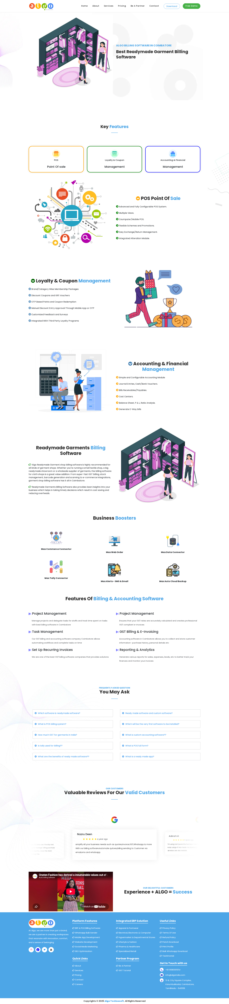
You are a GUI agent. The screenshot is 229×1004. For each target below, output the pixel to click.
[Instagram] (31, 949)
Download (171, 6)
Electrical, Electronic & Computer (134, 932)
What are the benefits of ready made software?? (63, 756)
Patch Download (170, 942)
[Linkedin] (51, 949)
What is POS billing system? (52, 724)
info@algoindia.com (175, 975)
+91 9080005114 (173, 969)
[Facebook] (38, 950)
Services (108, 5)
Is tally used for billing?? (50, 745)
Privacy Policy (168, 928)
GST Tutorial (124, 970)
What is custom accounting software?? (145, 734)
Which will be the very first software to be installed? (152, 724)
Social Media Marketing (86, 946)
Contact (154, 5)
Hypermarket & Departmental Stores (136, 937)
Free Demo (192, 5)
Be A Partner (124, 965)
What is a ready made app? (139, 756)
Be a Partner (138, 5)
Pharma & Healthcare (129, 946)
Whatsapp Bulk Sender (85, 932)
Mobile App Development (87, 937)
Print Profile (167, 946)
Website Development (85, 942)
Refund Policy (169, 937)
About (95, 5)
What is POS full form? (136, 745)
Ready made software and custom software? (149, 713)
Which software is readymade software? (59, 713)
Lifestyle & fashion (127, 942)
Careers (78, 984)
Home (84, 5)
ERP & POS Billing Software (87, 928)
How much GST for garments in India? (57, 734)
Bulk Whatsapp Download (175, 951)
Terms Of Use (169, 932)
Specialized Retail (127, 951)
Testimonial (168, 955)
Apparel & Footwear (128, 928)
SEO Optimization (83, 951)
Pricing (122, 5)
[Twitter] (45, 949)
